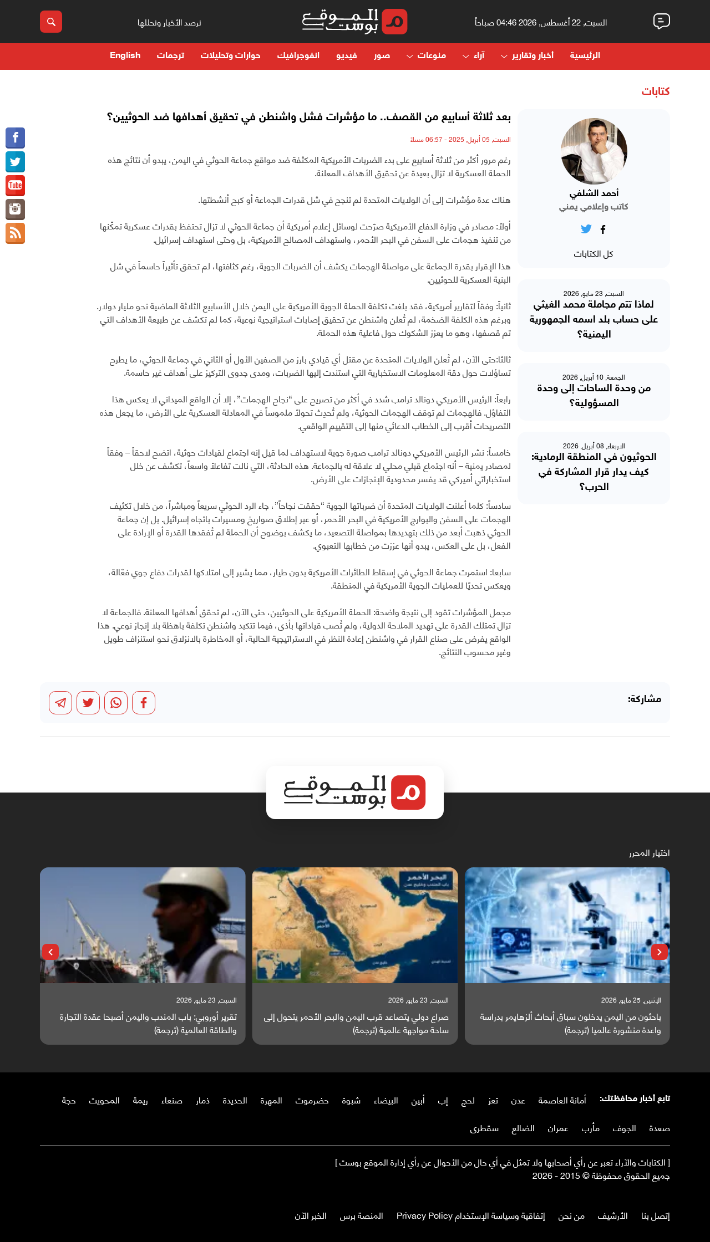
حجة (69, 1099)
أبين (418, 1099)
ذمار (203, 1099)
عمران (558, 1127)
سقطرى (484, 1127)
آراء (479, 56)
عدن (518, 1099)
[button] (659, 952)
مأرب (591, 1127)
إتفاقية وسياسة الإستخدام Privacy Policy (471, 1215)
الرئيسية (585, 56)
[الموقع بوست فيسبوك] (15, 138)
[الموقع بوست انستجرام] (15, 209)
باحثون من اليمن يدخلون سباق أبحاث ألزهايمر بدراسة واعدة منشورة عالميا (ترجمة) (570, 1022)
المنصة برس (361, 1215)
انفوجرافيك (298, 56)
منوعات (432, 56)
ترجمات (170, 56)
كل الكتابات (593, 252)
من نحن (572, 1215)
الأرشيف (613, 1215)
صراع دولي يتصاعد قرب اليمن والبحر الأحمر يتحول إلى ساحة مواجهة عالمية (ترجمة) (356, 1022)
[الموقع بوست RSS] (15, 233)
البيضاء (386, 1099)
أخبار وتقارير (533, 56)
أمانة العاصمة (562, 1099)
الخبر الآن (311, 1215)
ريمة (140, 1099)
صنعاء (171, 1099)
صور (382, 56)
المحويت (104, 1099)
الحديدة (235, 1099)
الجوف (624, 1127)
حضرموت (312, 1099)
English (125, 56)
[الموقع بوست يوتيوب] (15, 185)
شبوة (351, 1099)
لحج (468, 1099)
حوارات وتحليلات (231, 56)
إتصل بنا (655, 1215)
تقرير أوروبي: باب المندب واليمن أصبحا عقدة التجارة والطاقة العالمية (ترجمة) (148, 1022)
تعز (493, 1099)
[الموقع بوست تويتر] (15, 161)
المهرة (271, 1099)
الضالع (523, 1127)
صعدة (660, 1127)
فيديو (346, 56)
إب (443, 1099)
